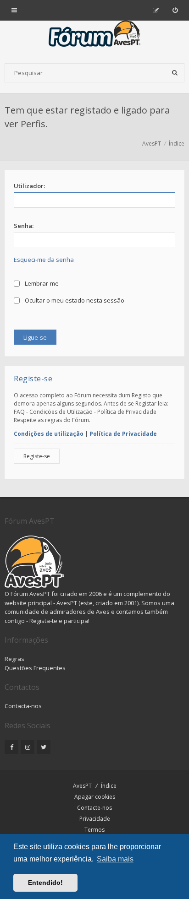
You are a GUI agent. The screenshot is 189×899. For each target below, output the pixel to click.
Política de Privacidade (123, 434)
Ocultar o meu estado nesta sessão (73, 300)
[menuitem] (175, 10)
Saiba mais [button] (115, 859)
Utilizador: (29, 186)
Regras (14, 659)
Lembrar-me (41, 283)
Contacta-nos (23, 706)
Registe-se (36, 456)
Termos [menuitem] (94, 830)
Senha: (23, 226)
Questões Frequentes (35, 668)
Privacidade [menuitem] (94, 819)
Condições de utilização (48, 434)
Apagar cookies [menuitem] (94, 797)
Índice (109, 786)
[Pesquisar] (175, 73)
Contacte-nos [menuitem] (94, 808)
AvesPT (82, 786)
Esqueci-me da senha (44, 259)
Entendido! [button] (45, 882)
